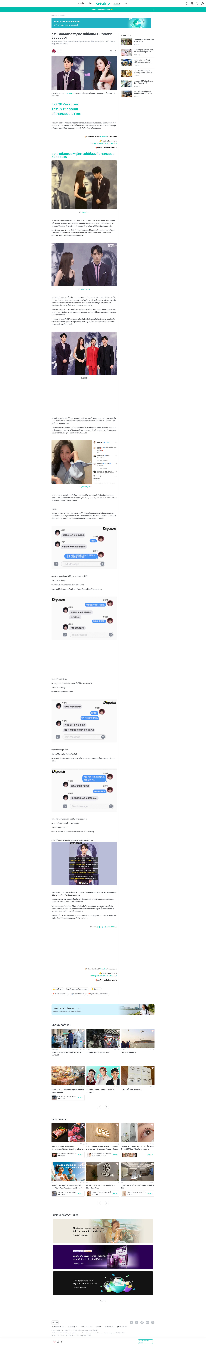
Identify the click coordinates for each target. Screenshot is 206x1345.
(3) (108, 927)
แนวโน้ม (62, 15)
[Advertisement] (84, 396)
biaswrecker (85, 289)
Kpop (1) (98, 927)
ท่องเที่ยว (54, 15)
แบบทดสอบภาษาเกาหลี (144, 1341)
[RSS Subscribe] (62, 1341)
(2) (105, 927)
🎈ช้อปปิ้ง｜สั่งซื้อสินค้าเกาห (105, 148)
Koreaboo (85, 212)
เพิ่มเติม (102, 1301)
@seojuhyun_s (86, 486)
